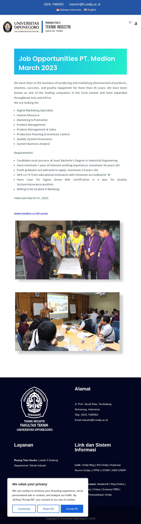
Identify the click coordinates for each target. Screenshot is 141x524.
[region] (47, 497)
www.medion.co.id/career (31, 213)
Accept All (71, 508)
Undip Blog (88, 464)
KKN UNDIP (119, 470)
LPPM (95, 470)
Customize (24, 508)
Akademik (103, 484)
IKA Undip (102, 464)
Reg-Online (118, 484)
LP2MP (106, 470)
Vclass (97, 489)
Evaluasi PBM (111, 489)
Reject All (48, 508)
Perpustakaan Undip (100, 494)
